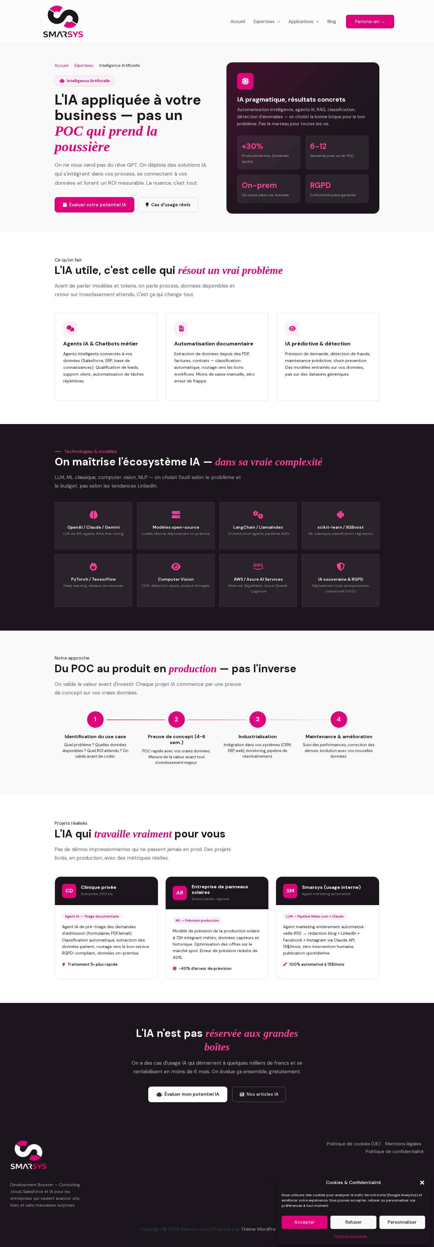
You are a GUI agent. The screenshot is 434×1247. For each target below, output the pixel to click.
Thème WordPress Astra (267, 1229)
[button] (422, 1183)
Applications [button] (300, 21)
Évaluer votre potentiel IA (97, 205)
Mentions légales (403, 1144)
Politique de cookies (350, 1236)
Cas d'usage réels (170, 205)
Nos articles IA (262, 1094)
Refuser (353, 1222)
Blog (331, 21)
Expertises (83, 65)
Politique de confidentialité (395, 1151)
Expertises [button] (264, 21)
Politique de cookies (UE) (354, 1144)
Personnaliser (402, 1222)
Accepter (304, 1222)
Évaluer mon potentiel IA (191, 1094)
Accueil (238, 21)
